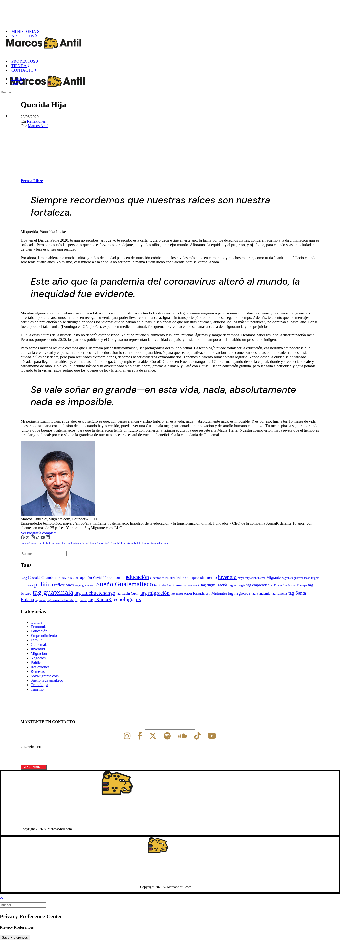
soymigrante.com (85, 585)
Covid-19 (99, 578)
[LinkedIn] (48, 538)
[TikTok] (38, 538)
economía (116, 577)
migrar (315, 578)
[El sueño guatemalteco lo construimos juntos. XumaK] (171, 10)
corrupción (82, 577)
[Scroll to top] (5, 898)
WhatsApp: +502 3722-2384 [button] (45, 816)
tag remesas (279, 593)
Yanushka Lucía (160, 542)
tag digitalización (214, 585)
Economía (39, 627)
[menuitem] (175, 31)
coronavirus (63, 578)
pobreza (27, 585)
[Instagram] (33, 538)
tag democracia (191, 585)
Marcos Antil (38, 126)
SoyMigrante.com (45, 676)
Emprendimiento (44, 635)
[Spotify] (167, 736)
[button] (19, 79)
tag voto (81, 600)
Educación (39, 631)
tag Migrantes (216, 593)
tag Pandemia (260, 593)
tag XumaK (129, 542)
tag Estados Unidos (281, 585)
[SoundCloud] (182, 736)
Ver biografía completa (38, 533)
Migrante (273, 577)
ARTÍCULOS (22, 36)
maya (241, 578)
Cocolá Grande (29, 542)
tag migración (155, 593)
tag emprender (257, 585)
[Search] (23, 92)
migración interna (255, 578)
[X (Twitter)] (28, 538)
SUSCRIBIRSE (34, 767)
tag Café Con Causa (50, 542)
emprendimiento (202, 577)
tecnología (124, 599)
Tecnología (39, 685)
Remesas (38, 671)
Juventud (38, 649)
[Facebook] (23, 538)
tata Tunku (143, 542)
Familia (36, 640)
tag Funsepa (300, 585)
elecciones (157, 578)
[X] (153, 736)
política (43, 584)
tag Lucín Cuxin (95, 542)
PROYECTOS (23, 61)
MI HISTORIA (23, 31)
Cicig (24, 578)
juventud (227, 577)
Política (36, 662)
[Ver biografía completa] (59, 533)
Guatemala (39, 644)
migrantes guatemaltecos (296, 578)
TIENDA (19, 66)
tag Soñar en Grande (60, 600)
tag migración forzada (187, 593)
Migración (39, 653)
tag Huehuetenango (73, 542)
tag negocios (239, 593)
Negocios (38, 658)
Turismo (37, 689)
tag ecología (237, 585)
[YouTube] (43, 538)
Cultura (36, 622)
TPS (138, 600)
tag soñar (40, 600)
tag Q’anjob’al (113, 542)
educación (137, 577)
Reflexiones (36, 121)
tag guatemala (53, 592)
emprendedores (175, 578)
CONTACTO (22, 70)
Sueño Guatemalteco (124, 584)
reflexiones (64, 585)
